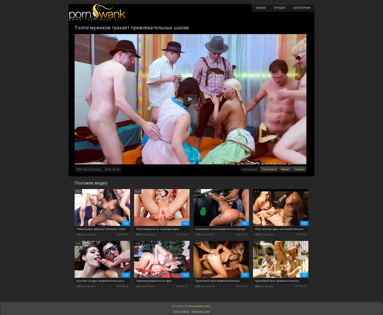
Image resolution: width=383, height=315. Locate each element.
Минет (285, 169)
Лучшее (279, 8)
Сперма (299, 169)
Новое (261, 8)
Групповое (269, 169)
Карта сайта (181, 311)
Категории (301, 8)
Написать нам (201, 311)
